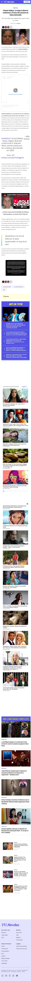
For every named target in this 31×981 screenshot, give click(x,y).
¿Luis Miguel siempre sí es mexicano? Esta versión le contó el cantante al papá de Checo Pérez (15, 744)
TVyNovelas (19, 23)
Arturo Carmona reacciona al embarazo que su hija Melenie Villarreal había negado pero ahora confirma (15, 801)
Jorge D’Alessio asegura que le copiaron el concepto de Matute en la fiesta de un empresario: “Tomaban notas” (14, 773)
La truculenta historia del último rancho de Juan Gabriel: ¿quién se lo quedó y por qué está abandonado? (16, 333)
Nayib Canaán (16, 878)
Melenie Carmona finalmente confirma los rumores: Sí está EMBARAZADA (21, 845)
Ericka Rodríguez (17, 864)
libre (4, 290)
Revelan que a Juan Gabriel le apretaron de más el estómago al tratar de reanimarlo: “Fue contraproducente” (15, 325)
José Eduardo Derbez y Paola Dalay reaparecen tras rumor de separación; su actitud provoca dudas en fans (16, 341)
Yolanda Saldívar (7, 287)
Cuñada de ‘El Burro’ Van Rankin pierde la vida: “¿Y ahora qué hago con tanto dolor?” (20, 859)
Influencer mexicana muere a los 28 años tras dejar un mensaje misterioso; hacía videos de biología (16, 356)
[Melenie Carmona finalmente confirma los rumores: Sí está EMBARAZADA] (8, 846)
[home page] (9, 2)
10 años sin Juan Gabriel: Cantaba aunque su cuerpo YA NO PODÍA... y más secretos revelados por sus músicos (21, 873)
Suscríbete (27, 1)
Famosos (15, 8)
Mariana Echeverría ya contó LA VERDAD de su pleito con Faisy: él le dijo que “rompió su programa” (20, 888)
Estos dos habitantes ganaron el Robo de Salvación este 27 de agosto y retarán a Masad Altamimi (16, 349)
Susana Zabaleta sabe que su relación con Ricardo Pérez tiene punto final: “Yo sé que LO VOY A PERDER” (14, 830)
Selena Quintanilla (18, 287)
